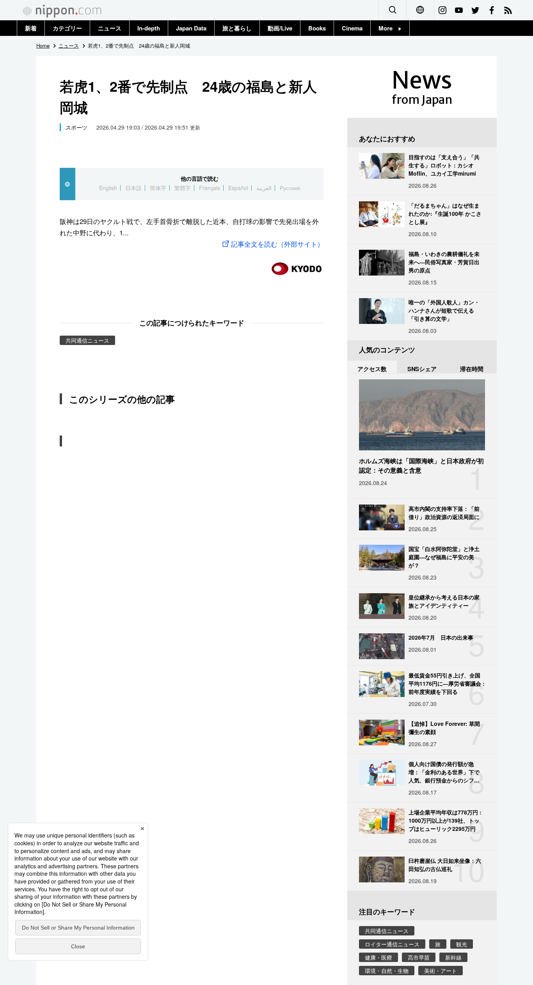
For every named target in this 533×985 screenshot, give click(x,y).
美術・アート (440, 970)
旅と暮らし (237, 28)
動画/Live (280, 28)
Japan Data (191, 28)
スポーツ (76, 127)
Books (317, 28)
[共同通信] (296, 265)
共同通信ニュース (87, 340)
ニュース (109, 28)
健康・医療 (378, 957)
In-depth (148, 28)
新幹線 (453, 957)
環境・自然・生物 (387, 970)
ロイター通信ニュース (392, 944)
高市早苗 (419, 957)
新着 (31, 28)
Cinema (352, 28)
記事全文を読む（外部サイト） (277, 244)
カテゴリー (67, 28)
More (388, 28)
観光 (461, 944)
